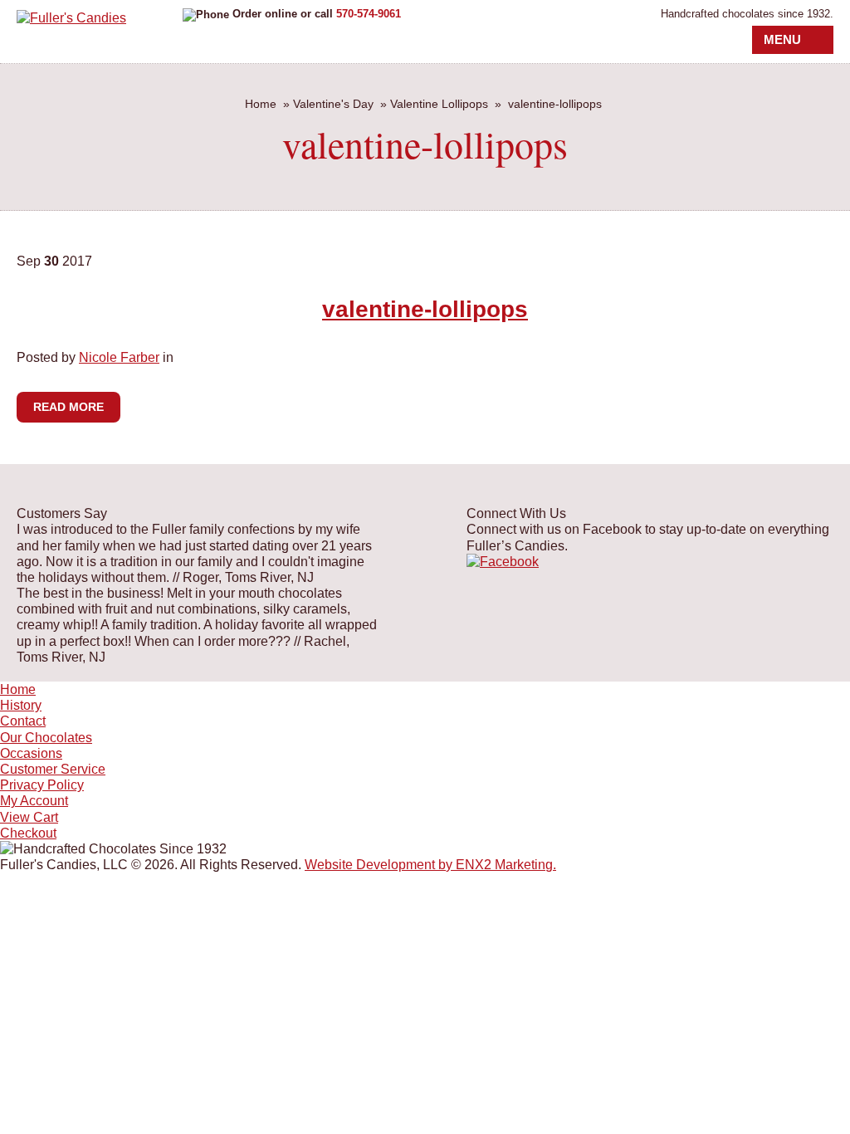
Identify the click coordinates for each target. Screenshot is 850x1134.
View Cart (29, 817)
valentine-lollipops (425, 309)
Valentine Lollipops (439, 103)
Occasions (31, 753)
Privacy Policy (42, 785)
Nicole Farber (119, 357)
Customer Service (52, 769)
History (21, 705)
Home (260, 103)
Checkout (28, 833)
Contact (23, 721)
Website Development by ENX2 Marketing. (430, 865)
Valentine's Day (333, 103)
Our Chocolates (46, 738)
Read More (68, 406)
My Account (34, 801)
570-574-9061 (368, 13)
